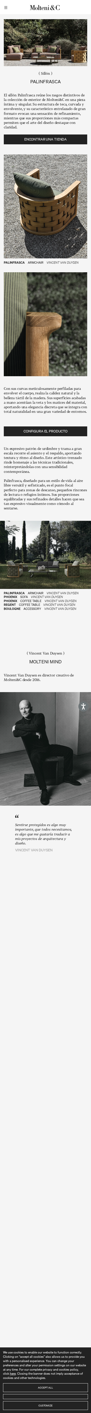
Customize (45, 1405)
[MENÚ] (6, 7)
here (13, 1373)
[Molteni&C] (45, 7)
